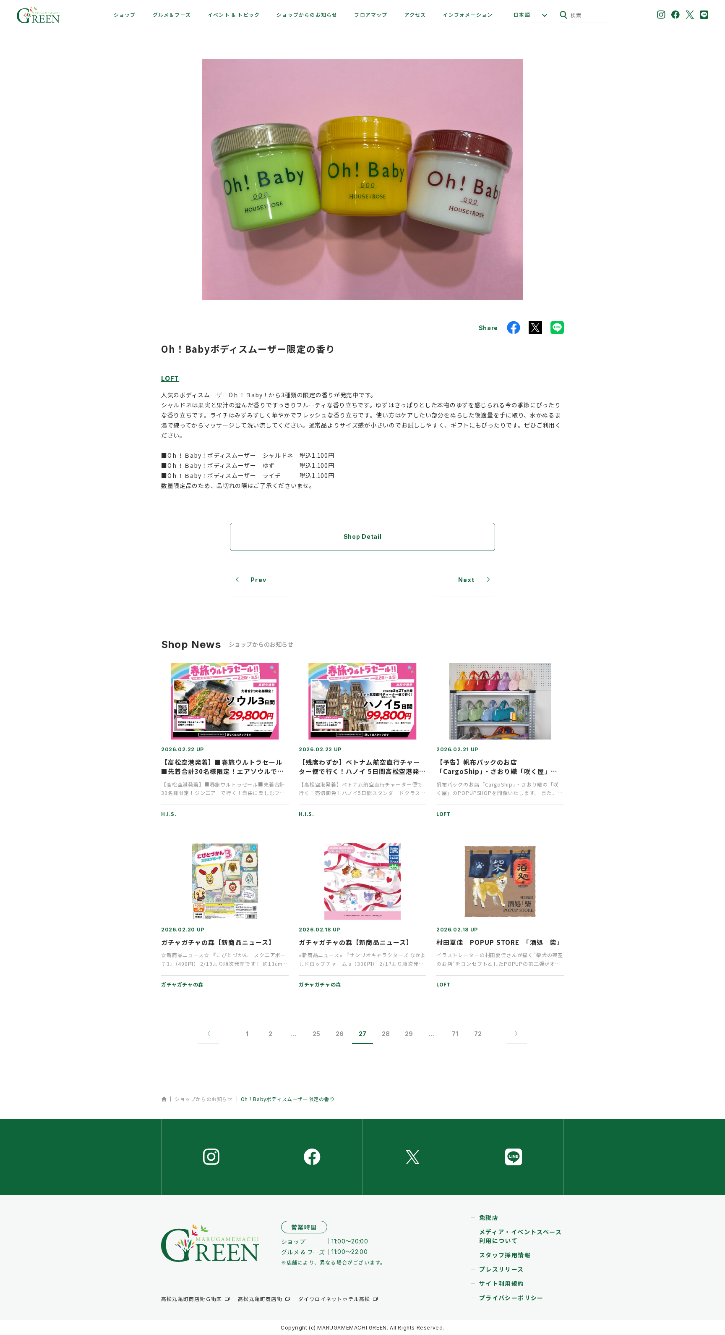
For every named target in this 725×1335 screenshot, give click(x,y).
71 (455, 1033)
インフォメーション (468, 14)
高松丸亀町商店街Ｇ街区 (191, 1298)
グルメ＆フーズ (172, 14)
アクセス (415, 14)
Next (466, 579)
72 (478, 1033)
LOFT (170, 378)
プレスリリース (501, 1269)
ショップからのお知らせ (306, 14)
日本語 (522, 14)
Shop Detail (363, 536)
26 (340, 1033)
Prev (258, 579)
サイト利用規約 (501, 1283)
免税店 (488, 1217)
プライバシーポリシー (511, 1297)
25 (316, 1033)
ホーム (164, 1099)
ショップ (125, 14)
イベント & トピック (234, 14)
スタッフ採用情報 (505, 1255)
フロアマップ (370, 14)
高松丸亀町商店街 (260, 1298)
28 (386, 1033)
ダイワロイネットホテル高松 (334, 1298)
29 (409, 1033)
